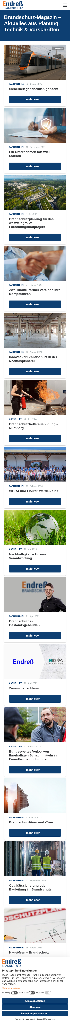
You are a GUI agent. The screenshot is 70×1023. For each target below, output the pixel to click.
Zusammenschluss (24, 688)
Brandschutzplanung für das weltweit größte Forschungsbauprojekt (31, 223)
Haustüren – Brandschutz (29, 952)
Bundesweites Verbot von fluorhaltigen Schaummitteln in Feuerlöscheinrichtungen (33, 755)
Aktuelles (15, 419)
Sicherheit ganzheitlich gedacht (33, 89)
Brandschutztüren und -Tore (31, 822)
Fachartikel (16, 84)
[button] (65, 5)
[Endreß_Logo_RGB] (13, 5)
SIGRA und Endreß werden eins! (34, 491)
